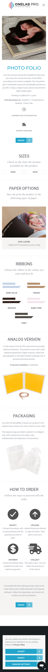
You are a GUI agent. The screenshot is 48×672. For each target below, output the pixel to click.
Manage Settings (21, 664)
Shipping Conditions (24, 131)
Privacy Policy (19, 645)
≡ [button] (43, 5)
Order (21, 140)
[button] (7, 21)
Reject (21, 658)
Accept (21, 651)
